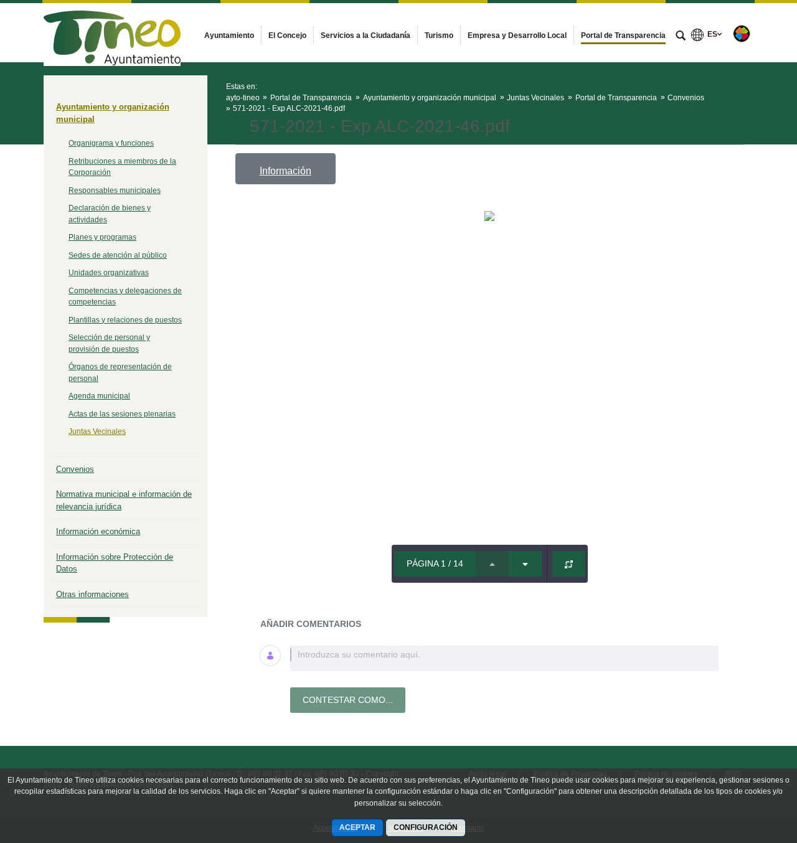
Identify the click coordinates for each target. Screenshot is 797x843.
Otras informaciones (92, 594)
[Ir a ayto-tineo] (112, 32)
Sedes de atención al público (117, 255)
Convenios (75, 469)
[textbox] (504, 658)
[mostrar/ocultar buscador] (680, 37)
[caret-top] (492, 564)
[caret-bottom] (525, 564)
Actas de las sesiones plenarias (122, 414)
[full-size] (568, 564)
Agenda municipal (99, 396)
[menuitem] (229, 35)
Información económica (98, 531)
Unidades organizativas (108, 272)
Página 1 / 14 (435, 563)
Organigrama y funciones (111, 143)
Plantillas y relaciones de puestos (125, 320)
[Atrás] (240, 126)
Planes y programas (102, 237)
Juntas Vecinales (97, 431)
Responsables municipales (114, 190)
